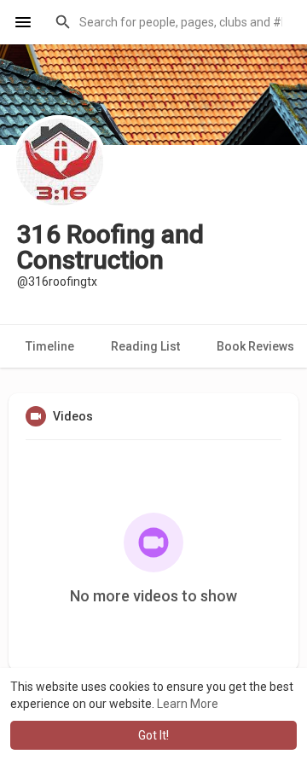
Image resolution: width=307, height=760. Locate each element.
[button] (170, 22)
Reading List (145, 346)
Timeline (50, 346)
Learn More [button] (187, 704)
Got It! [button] (153, 735)
